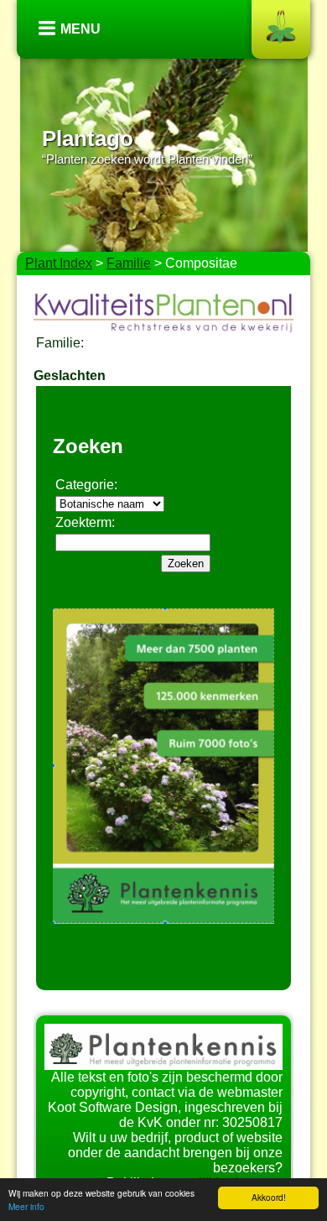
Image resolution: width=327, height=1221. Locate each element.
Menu (80, 29)
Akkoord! (269, 1197)
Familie (128, 263)
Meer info (26, 1206)
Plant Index (58, 263)
